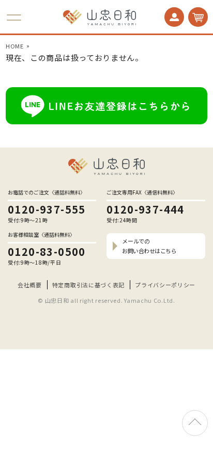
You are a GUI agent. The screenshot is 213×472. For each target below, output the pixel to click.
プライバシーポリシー (165, 285)
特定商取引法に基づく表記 (88, 285)
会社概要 (30, 285)
